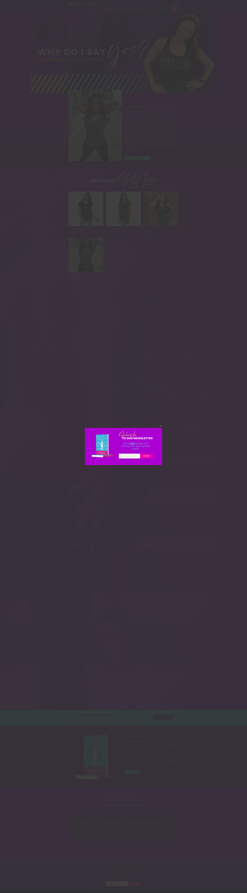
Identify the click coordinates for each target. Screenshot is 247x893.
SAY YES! (146, 456)
